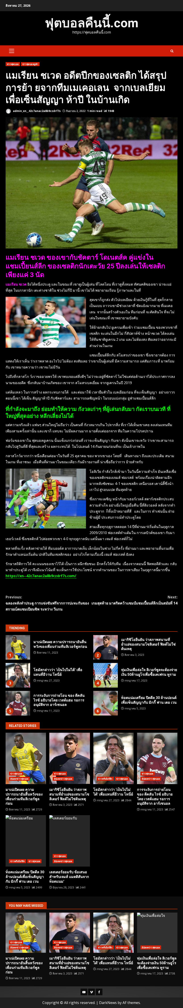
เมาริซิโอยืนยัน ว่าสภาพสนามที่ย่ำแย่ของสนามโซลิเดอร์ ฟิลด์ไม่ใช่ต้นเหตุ (105, 647)
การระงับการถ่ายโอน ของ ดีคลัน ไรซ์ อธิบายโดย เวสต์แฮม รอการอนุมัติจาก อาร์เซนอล (18, 703)
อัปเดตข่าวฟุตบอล (19, 778)
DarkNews (108, 1002)
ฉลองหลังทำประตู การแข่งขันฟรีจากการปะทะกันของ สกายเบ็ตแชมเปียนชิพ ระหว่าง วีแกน (47, 603)
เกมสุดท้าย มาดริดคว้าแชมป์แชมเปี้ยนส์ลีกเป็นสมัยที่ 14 (134, 600)
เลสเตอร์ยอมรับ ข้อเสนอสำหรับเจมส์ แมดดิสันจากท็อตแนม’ (69, 841)
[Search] (172, 51)
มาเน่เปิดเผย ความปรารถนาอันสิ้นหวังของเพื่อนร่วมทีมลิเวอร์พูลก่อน (18, 647)
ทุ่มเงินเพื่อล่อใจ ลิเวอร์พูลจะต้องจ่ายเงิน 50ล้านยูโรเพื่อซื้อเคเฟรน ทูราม (105, 675)
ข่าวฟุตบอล (13, 64)
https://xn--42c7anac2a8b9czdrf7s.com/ (41, 575)
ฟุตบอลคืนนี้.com (91, 23)
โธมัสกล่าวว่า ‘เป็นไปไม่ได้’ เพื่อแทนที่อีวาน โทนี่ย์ (18, 675)
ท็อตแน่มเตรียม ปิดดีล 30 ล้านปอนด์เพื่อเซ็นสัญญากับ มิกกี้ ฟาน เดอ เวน (105, 703)
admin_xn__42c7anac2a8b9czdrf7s (36, 111)
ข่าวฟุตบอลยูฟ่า (30, 64)
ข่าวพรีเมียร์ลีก (105, 778)
